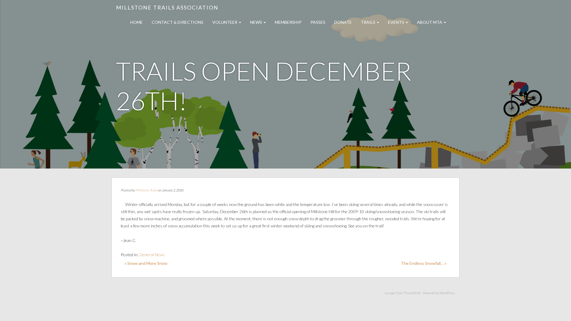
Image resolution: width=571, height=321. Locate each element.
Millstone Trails (146, 190)
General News (152, 254)
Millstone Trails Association (167, 7)
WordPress (447, 293)
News (256, 22)
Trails (368, 22)
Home (136, 22)
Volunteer (225, 22)
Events (396, 22)
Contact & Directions (177, 22)
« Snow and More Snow (146, 263)
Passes (317, 22)
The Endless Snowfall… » (423, 263)
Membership (288, 22)
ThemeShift (412, 293)
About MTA (430, 22)
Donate (343, 22)
